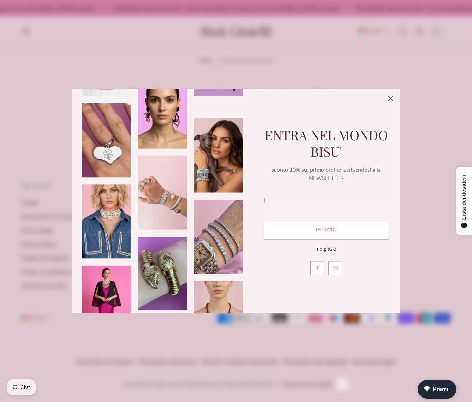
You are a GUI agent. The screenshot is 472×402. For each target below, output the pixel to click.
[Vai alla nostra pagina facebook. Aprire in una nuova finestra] (317, 268)
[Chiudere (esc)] (390, 98)
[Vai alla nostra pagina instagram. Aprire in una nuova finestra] (335, 268)
